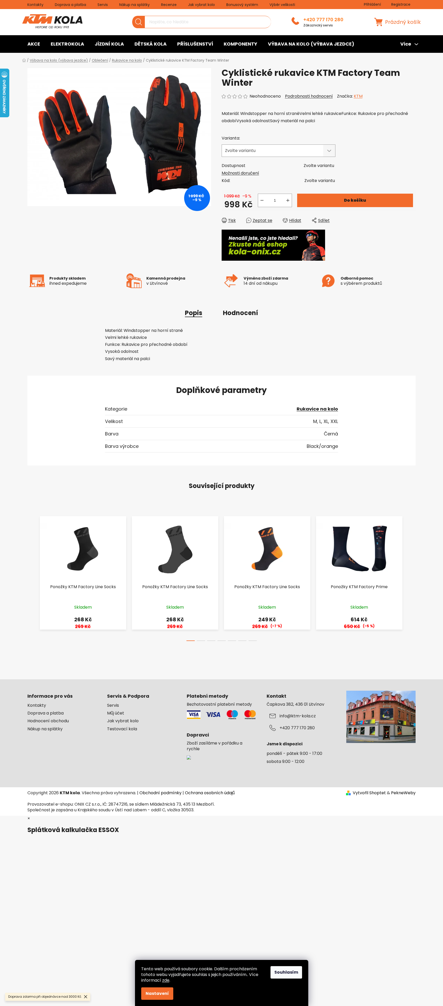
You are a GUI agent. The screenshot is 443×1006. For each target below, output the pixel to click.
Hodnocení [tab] (240, 313)
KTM (358, 96)
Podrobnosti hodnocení (309, 96)
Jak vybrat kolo (201, 4)
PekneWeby (403, 793)
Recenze (169, 4)
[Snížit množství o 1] (262, 200)
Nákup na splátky (134, 4)
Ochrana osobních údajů (210, 793)
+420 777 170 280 (323, 20)
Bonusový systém (242, 4)
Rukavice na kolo (317, 409)
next (411, 577)
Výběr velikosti (282, 4)
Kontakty (35, 4)
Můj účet (115, 713)
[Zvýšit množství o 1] (288, 200)
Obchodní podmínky (160, 793)
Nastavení (157, 993)
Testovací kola (122, 729)
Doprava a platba (70, 4)
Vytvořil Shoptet (369, 793)
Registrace (400, 4)
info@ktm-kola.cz (298, 716)
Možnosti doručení (240, 173)
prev (31, 577)
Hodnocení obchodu (48, 721)
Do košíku (355, 200)
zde (165, 980)
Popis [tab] (193, 313)
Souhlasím (286, 972)
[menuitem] (33, 44)
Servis (102, 4)
